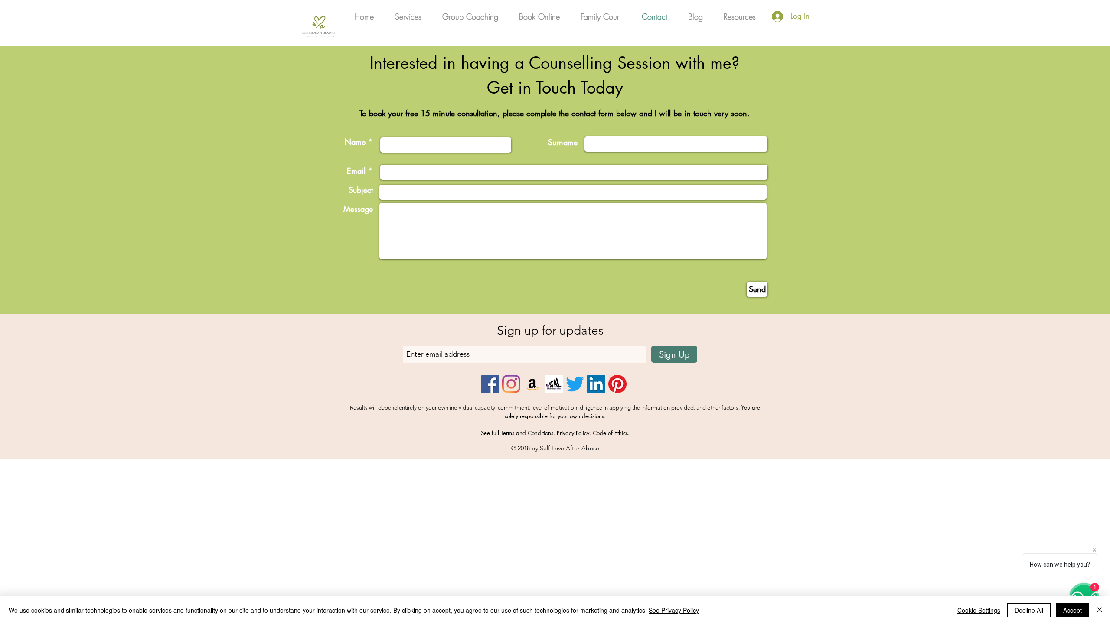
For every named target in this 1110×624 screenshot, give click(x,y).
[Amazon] (532, 384)
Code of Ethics (610, 433)
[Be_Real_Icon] (554, 384)
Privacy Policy (573, 433)
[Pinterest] (617, 384)
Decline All (1029, 610)
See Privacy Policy (674, 610)
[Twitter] (575, 384)
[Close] (1099, 610)
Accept (1072, 610)
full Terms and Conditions (522, 433)
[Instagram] (511, 384)
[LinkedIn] (596, 384)
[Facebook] (490, 384)
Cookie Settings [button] (978, 610)
